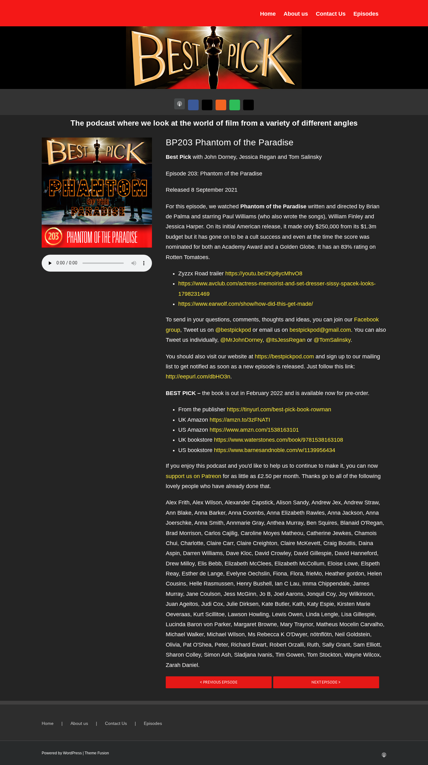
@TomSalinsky (332, 340)
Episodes (153, 723)
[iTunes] (179, 103)
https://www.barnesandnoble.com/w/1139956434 (274, 450)
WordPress (72, 753)
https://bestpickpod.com (284, 356)
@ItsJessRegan (285, 340)
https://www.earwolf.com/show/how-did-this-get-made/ (245, 304)
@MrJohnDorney (241, 340)
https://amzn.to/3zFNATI (240, 420)
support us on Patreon (193, 476)
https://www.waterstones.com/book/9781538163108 (278, 440)
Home (48, 723)
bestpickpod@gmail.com (320, 330)
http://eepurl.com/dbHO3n (198, 376)
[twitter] (207, 105)
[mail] (248, 105)
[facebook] (193, 105)
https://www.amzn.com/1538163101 (254, 430)
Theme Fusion (97, 753)
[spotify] (234, 105)
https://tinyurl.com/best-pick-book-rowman (279, 409)
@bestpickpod (233, 330)
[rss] (221, 105)
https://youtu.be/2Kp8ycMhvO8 (263, 273)
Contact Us (116, 723)
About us (79, 723)
